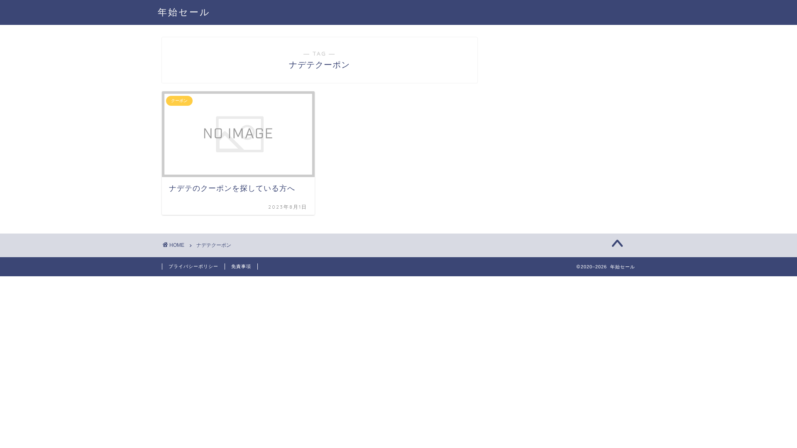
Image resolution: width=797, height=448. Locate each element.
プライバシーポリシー (193, 266)
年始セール (184, 11)
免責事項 (241, 266)
